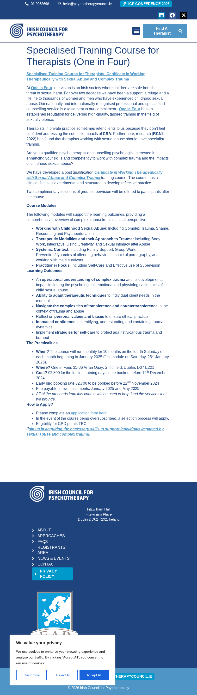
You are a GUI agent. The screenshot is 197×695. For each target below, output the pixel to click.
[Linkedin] (161, 15)
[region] (62, 660)
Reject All (63, 675)
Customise (32, 675)
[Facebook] (172, 15)
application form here (89, 413)
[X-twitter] (183, 15)
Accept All (94, 675)
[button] (136, 31)
